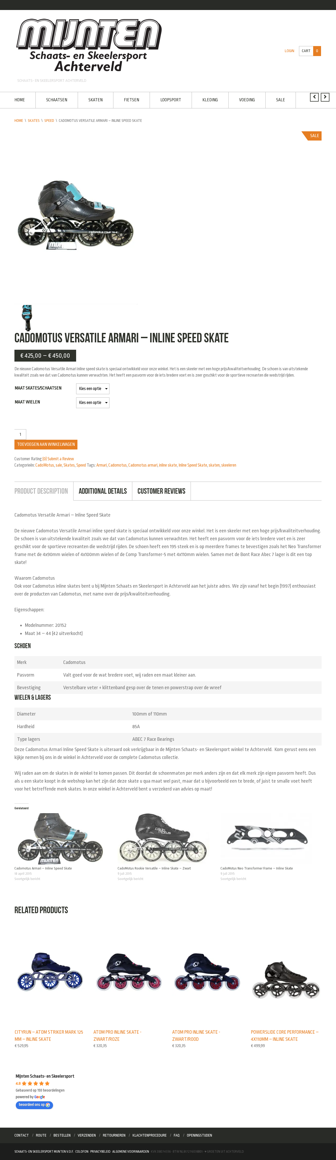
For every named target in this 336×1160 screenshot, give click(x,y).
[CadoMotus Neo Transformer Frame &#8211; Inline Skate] (269, 839)
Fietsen (131, 100)
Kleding (210, 100)
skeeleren (228, 465)
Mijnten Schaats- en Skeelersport (45, 1076)
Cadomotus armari (143, 465)
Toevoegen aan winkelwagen (46, 444)
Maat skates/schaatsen (38, 388)
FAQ (177, 1135)
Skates (34, 120)
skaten (214, 465)
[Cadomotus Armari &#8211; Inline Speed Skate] (63, 839)
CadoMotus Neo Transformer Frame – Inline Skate (256, 868)
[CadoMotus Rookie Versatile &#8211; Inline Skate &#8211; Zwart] (167, 839)
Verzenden (87, 1135)
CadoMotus (44, 465)
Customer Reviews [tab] (161, 491)
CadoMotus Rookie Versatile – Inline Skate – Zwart (154, 868)
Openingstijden (199, 1135)
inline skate (168, 465)
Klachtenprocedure (150, 1135)
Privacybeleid (100, 1151)
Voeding (247, 100)
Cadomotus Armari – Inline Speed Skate (43, 868)
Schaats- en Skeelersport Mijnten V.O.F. (44, 1151)
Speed (49, 120)
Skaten (95, 100)
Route (41, 1135)
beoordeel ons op (32, 1104)
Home (19, 100)
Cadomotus (117, 465)
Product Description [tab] (41, 491)
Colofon (81, 1151)
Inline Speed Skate (192, 465)
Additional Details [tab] (103, 491)
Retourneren (114, 1135)
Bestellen (62, 1135)
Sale (280, 100)
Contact (21, 1135)
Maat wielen (27, 402)
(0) (45, 459)
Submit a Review (61, 459)
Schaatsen (56, 100)
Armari (101, 465)
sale (59, 465)
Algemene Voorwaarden (130, 1151)
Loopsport (170, 100)
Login (289, 51)
